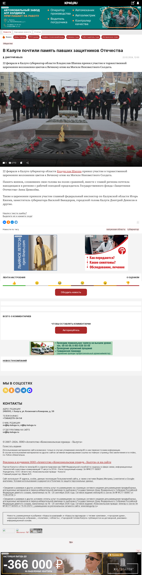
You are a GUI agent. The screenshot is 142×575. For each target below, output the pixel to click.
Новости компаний (15, 360)
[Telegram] (16, 222)
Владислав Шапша (69, 171)
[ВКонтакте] (4, 222)
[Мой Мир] (12, 222)
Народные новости (22, 32)
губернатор (133, 229)
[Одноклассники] (8, 222)
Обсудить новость (71, 292)
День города (20, 37)
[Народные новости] (133, 3)
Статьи (37, 32)
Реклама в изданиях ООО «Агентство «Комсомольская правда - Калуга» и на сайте (57, 462)
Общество (8, 43)
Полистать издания (12, 446)
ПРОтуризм (34, 37)
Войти (137, 3)
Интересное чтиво (110, 37)
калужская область (116, 229)
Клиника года (73, 37)
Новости (7, 32)
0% (14, 283)
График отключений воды (53, 37)
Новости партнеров (75, 515)
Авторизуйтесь (71, 330)
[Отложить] (21, 163)
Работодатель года (90, 37)
